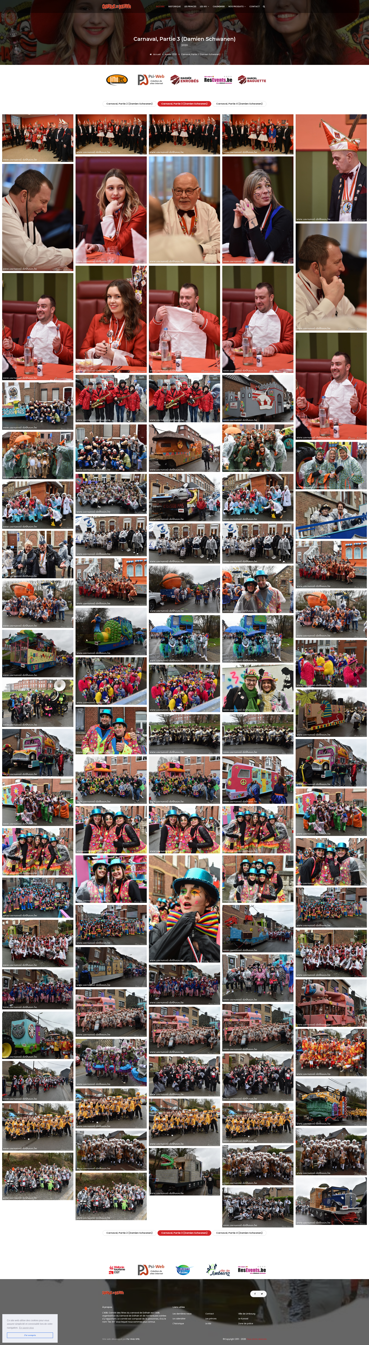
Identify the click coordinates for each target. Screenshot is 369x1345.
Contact (254, 6)
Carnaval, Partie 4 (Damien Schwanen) (239, 103)
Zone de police (245, 1323)
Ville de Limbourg (246, 1313)
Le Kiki (208, 1323)
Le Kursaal (243, 1318)
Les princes (190, 6)
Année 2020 (171, 54)
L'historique (178, 1323)
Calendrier (219, 6)
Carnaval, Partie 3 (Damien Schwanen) (184, 103)
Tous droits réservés (256, 1339)
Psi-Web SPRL (133, 1339)
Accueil (160, 6)
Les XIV (203, 6)
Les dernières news (182, 1313)
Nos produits (236, 6)
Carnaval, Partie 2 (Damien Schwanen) (129, 103)
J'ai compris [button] (30, 1335)
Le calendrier (179, 1318)
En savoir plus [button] (26, 1328)
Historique (174, 6)
